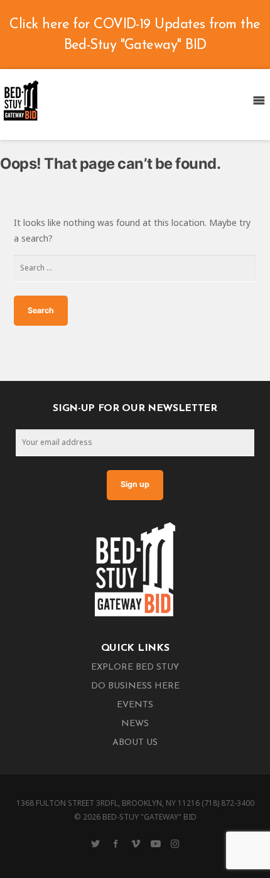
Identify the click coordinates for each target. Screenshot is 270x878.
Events (135, 705)
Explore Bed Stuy (135, 667)
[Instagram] (175, 843)
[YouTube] (156, 843)
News (135, 724)
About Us (135, 742)
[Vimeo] (136, 843)
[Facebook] (115, 843)
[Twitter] (95, 843)
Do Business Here (135, 686)
